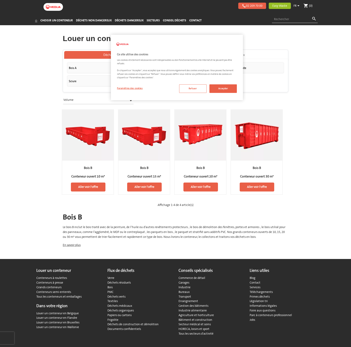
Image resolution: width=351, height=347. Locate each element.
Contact (255, 283)
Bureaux (184, 292)
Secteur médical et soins (195, 324)
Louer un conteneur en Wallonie (57, 327)
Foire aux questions (262, 310)
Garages (184, 283)
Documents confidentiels (124, 329)
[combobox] (295, 19)
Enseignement (188, 301)
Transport (185, 297)
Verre (110, 278)
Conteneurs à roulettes (51, 278)
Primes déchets (260, 297)
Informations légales (263, 306)
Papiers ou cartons (119, 315)
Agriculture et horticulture (196, 315)
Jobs (252, 320)
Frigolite (112, 320)
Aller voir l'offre (88, 187)
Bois (110, 287)
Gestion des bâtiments (193, 306)
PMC (110, 292)
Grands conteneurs (49, 287)
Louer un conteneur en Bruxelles (57, 322)
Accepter (223, 88)
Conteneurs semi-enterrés (53, 292)
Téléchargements (261, 292)
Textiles (112, 301)
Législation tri (259, 301)
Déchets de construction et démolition (133, 324)
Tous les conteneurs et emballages (59, 297)
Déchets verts (116, 297)
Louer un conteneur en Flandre (56, 318)
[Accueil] (36, 20)
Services (255, 287)
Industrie (185, 287)
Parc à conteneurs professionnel (271, 315)
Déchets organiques (120, 310)
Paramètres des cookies (130, 88)
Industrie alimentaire (193, 310)
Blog (252, 278)
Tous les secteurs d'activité (196, 334)
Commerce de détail (192, 278)
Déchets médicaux (119, 306)
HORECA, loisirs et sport (194, 329)
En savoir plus (72, 245)
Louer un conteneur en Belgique (57, 313)
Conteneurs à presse (49, 283)
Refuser (193, 88)
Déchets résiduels (119, 283)
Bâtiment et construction (195, 320)
